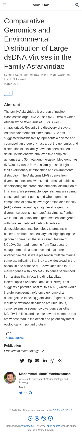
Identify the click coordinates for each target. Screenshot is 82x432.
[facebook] (30, 361)
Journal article (14, 338)
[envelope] (37, 361)
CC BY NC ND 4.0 (62, 410)
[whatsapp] (52, 361)
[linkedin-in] (45, 361)
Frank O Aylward (15, 79)
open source (53, 426)
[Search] (77, 5)
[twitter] (22, 361)
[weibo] (60, 361)
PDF (8, 93)
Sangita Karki (13, 74)
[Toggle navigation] (4, 5)
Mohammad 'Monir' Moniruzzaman (46, 74)
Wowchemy (27, 426)
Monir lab (41, 5)
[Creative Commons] (41, 418)
